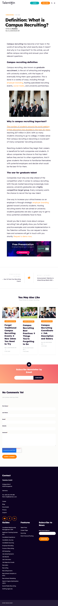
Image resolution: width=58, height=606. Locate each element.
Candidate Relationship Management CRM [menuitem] (9, 528)
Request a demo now (23, 236)
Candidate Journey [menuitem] (7, 540)
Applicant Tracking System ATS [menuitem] (10, 533)
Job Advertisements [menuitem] (8, 554)
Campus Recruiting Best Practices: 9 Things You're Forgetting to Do (29, 334)
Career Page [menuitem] (24, 530)
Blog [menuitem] (3, 504)
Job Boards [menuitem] (5, 556)
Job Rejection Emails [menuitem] (8, 562)
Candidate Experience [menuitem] (8, 537)
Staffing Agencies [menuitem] (7, 589)
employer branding (15, 83)
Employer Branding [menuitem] (7, 545)
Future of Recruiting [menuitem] (8, 548)
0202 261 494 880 (10, 495)
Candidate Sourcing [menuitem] (8, 543)
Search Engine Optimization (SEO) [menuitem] (10, 582)
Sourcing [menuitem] (23, 533)
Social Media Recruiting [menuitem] (9, 586)
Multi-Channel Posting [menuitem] (27, 536)
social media (18, 86)
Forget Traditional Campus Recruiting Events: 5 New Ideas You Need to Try (10, 334)
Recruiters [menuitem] (5, 565)
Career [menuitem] (4, 501)
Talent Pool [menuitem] (24, 527)
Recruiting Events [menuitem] (7, 570)
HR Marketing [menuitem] (6, 551)
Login (34, 3)
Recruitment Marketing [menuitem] (9, 578)
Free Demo (45, 3)
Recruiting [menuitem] (5, 568)
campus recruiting (9, 14)
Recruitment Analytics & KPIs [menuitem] (9, 574)
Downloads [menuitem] (5, 507)
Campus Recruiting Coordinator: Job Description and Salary (47, 332)
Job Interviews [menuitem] (6, 559)
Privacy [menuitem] (4, 510)
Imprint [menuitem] (4, 512)
